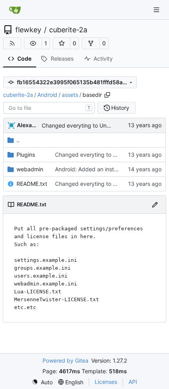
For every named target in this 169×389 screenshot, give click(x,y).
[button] (33, 43)
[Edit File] (155, 204)
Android (47, 94)
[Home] (15, 10)
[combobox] (49, 108)
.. (18, 140)
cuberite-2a (68, 30)
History (120, 107)
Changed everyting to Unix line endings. (93, 125)
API (133, 381)
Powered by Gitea (65, 360)
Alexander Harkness (28, 125)
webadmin (30, 169)
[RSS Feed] (12, 43)
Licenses (106, 381)
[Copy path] (107, 95)
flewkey (28, 30)
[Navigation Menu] (157, 9)
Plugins (26, 154)
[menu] (42, 382)
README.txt (32, 183)
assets (70, 94)
